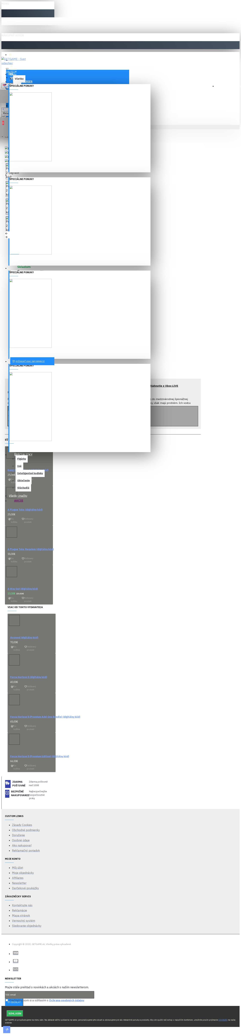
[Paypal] (15, 969)
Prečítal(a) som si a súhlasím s (46, 1000)
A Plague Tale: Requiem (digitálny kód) (31, 549)
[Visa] (15, 953)
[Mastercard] (15, 961)
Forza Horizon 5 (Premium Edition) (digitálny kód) (39, 756)
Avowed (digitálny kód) (24, 637)
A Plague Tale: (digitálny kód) (25, 509)
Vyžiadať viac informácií (30, 361)
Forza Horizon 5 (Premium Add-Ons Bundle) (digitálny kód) (45, 716)
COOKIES (222, 1020)
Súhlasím (14, 1013)
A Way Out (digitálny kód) (23, 588)
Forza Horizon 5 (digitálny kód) (28, 677)
